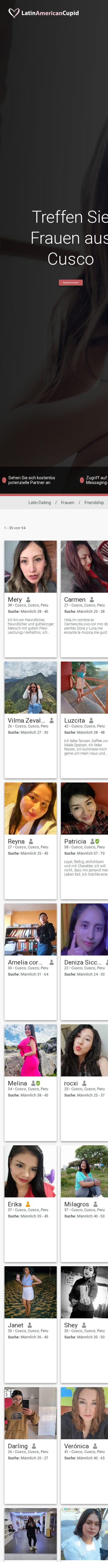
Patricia (75, 841)
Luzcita (74, 720)
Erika (15, 1204)
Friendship (94, 502)
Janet (15, 1325)
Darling (18, 1446)
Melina (17, 1083)
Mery (15, 599)
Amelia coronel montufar (26, 962)
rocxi (71, 1083)
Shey (71, 1325)
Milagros (76, 1204)
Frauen (67, 502)
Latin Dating (39, 502)
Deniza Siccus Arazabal (83, 962)
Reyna (16, 841)
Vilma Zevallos (26, 720)
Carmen (75, 599)
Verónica (76, 1446)
